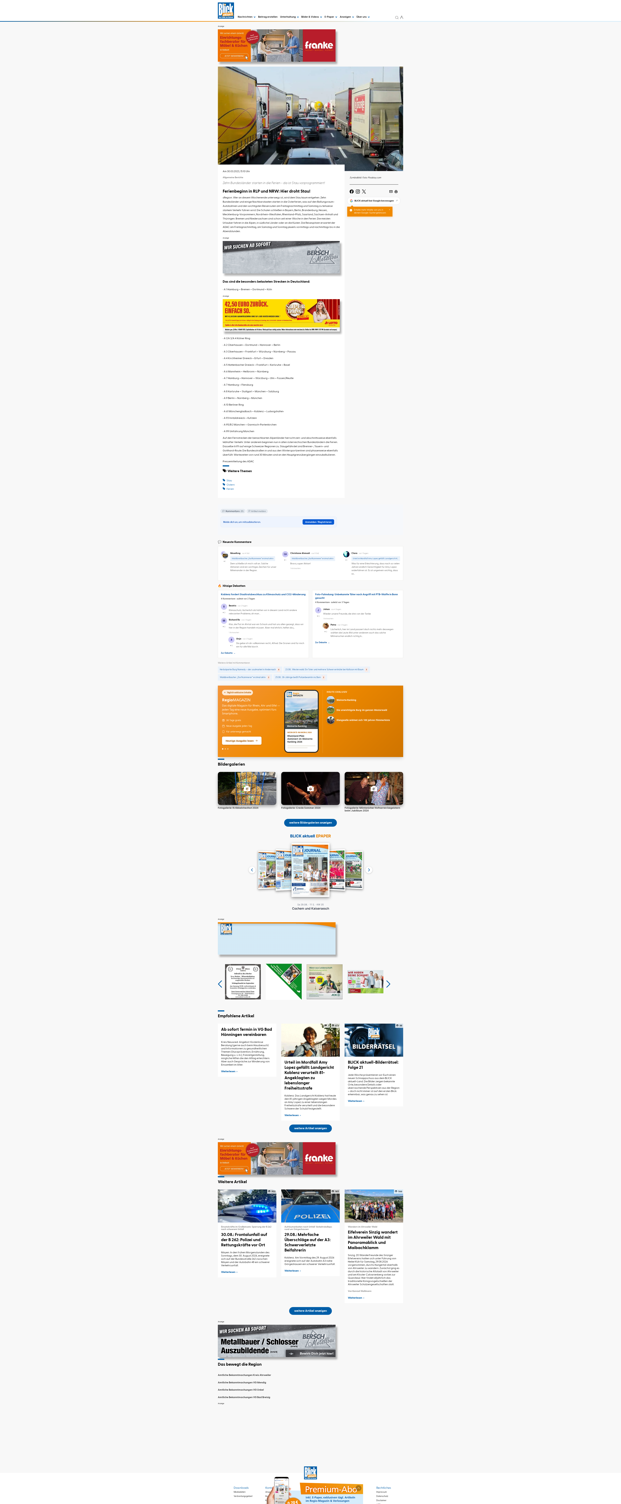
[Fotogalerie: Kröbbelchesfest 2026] (247, 788)
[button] (220, 984)
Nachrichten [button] (245, 17)
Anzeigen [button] (345, 17)
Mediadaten (239, 1492)
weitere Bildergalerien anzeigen (310, 822)
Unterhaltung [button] (288, 17)
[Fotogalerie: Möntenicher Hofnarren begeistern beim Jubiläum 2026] (374, 788)
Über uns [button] (361, 17)
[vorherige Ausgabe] (252, 870)
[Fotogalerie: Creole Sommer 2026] (310, 788)
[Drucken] (396, 191)
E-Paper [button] (330, 17)
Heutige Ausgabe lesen (240, 740)
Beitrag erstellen (268, 17)
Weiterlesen (228, 1071)
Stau (229, 480)
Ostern (231, 485)
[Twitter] (364, 191)
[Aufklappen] (358, 1488)
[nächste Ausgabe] (368, 870)
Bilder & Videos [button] (310, 17)
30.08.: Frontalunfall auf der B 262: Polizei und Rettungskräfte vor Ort (244, 1240)
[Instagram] (358, 191)
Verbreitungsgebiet (243, 1496)
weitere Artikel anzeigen (310, 1128)
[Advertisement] (310, 1429)
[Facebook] (352, 191)
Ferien (230, 489)
